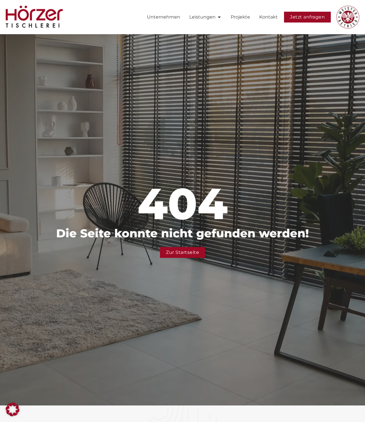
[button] (12, 409)
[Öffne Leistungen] (219, 17)
